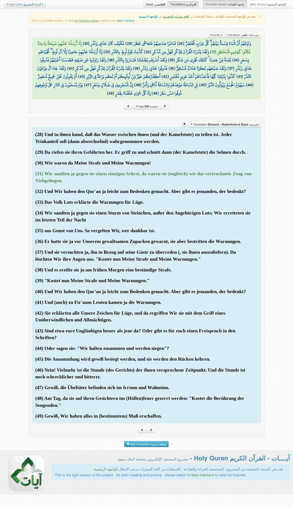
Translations (183, 4)
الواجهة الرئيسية (148, 16)
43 (82, 76)
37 (231, 68)
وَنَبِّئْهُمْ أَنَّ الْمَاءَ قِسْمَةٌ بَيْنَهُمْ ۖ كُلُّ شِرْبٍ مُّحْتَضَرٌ (218, 43)
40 (71, 68)
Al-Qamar (244, 35)
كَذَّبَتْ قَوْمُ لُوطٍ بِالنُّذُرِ (127, 51)
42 (165, 76)
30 (86, 43)
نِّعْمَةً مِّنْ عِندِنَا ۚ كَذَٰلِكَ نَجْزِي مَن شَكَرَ (203, 60)
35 (171, 60)
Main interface (126, 21)
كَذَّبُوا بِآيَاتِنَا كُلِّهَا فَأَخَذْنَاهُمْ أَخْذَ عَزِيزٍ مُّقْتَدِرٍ (202, 76)
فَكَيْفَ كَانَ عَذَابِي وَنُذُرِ (107, 43)
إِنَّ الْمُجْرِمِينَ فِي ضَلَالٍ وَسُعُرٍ (112, 84)
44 (250, 84)
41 (239, 76)
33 (107, 51)
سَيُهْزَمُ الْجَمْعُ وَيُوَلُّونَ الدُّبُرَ (226, 84)
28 (181, 43)
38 (172, 68)
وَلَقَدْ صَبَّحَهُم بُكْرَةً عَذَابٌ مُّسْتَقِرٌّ (201, 68)
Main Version (268, 4)
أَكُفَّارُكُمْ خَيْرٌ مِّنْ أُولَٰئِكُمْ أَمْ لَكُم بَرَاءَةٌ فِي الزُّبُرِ (123, 76)
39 (136, 68)
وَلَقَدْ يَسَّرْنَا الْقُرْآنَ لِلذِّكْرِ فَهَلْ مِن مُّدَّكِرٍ (180, 51)
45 (203, 84)
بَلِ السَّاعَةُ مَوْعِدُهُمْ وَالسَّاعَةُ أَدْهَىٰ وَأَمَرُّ (170, 84)
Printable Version (225, 4)
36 (111, 60)
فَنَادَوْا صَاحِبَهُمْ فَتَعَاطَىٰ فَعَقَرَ (155, 43)
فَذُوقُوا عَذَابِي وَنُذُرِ (154, 68)
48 (155, 93)
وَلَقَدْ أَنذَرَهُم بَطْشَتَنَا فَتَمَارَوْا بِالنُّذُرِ (141, 60)
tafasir (155, 4)
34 (236, 60)
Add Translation (148, 444)
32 (148, 51)
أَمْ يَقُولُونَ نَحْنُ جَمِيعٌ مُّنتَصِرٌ (57, 76)
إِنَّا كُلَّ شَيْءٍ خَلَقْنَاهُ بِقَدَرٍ (132, 93)
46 (138, 84)
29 (129, 43)
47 (88, 84)
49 (110, 93)
